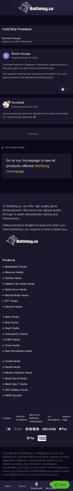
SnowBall (18, 102)
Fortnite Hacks (13, 278)
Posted (24, 57)
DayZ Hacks (12, 328)
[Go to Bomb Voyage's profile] (6, 55)
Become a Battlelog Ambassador (36, 418)
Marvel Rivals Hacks (17, 295)
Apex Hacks (12, 316)
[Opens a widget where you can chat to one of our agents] (60, 485)
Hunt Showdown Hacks (18, 351)
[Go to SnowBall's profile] (6, 104)
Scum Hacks (12, 345)
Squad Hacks (12, 367)
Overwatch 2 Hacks (16, 334)
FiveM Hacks (12, 361)
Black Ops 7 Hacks (16, 384)
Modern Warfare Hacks (18, 372)
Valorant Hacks (13, 306)
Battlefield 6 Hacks (16, 266)
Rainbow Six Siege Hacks (19, 283)
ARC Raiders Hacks (16, 389)
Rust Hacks (11, 322)
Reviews (27, 41)
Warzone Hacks (14, 272)
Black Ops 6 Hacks (16, 378)
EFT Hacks (11, 300)
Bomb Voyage (13, 38)
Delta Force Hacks (16, 289)
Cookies (7, 418)
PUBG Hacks (12, 339)
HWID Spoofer (13, 395)
